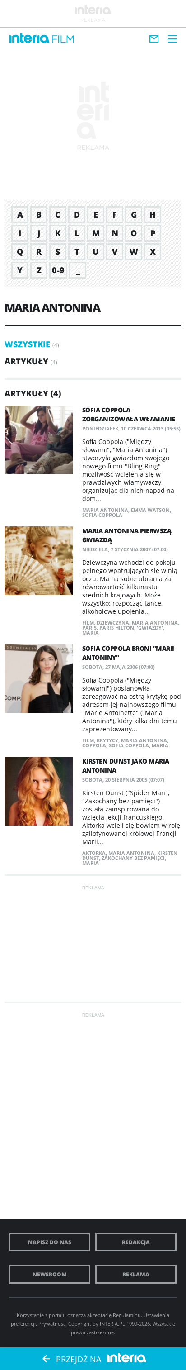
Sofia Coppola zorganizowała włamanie (128, 414)
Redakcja (136, 1242)
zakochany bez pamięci (133, 857)
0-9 (58, 270)
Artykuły (26, 361)
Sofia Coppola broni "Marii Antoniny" (128, 653)
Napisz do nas (49, 1242)
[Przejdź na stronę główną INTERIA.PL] (29, 38)
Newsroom (50, 1274)
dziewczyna (113, 622)
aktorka (94, 853)
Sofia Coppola (102, 514)
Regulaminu (127, 1315)
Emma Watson (150, 509)
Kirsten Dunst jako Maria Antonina (125, 765)
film (88, 622)
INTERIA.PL (112, 1323)
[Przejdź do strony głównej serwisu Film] (63, 39)
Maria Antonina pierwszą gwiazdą (127, 535)
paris (89, 627)
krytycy (107, 740)
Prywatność (51, 1323)
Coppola (94, 745)
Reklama (135, 1274)
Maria (90, 632)
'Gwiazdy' (150, 627)
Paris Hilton (116, 627)
